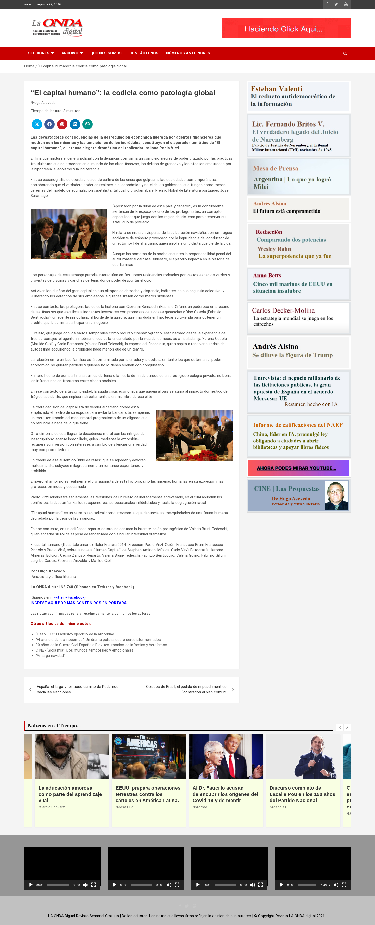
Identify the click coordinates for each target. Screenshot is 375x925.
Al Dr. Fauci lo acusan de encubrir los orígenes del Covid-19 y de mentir (148, 794)
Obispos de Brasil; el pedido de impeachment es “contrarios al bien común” (186, 689)
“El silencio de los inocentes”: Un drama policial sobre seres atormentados (98, 639)
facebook (124, 587)
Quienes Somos (106, 53)
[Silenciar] (85, 885)
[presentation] (339, 727)
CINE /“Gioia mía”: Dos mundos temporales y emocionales (85, 650)
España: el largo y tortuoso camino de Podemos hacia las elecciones (77, 689)
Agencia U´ (202, 807)
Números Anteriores (188, 53)
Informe (123, 807)
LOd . (275, 813)
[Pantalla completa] (93, 885)
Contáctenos (143, 53)
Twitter (104, 587)
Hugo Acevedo (44, 103)
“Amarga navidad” (50, 655)
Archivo (69, 53)
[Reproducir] (30, 885)
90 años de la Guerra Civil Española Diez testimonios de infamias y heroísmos (101, 645)
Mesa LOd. (48, 807)
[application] (62, 868)
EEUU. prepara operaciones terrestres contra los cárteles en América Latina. (71, 794)
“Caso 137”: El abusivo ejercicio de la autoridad (75, 634)
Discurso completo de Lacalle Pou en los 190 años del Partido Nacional (225, 794)
